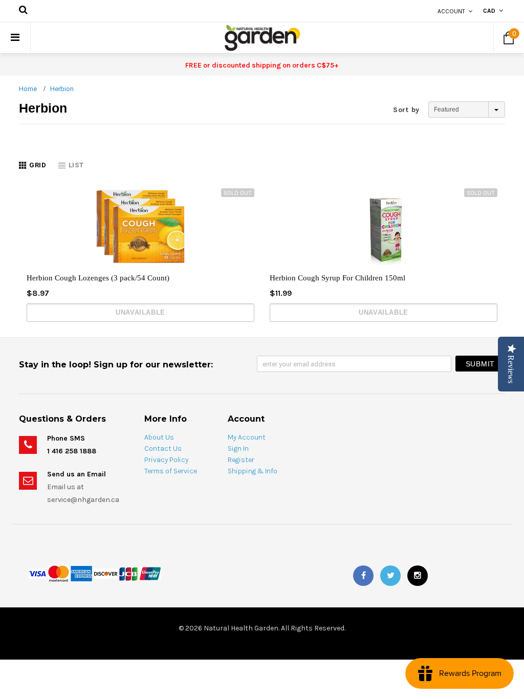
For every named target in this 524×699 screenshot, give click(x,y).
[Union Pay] (150, 573)
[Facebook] (363, 575)
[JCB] (128, 573)
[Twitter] (390, 575)
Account (451, 11)
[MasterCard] (58, 573)
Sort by (406, 109)
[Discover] (106, 573)
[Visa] (37, 573)
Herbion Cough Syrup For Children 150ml (337, 278)
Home (28, 89)
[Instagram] (417, 575)
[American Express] (81, 573)
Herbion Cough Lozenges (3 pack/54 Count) (98, 278)
